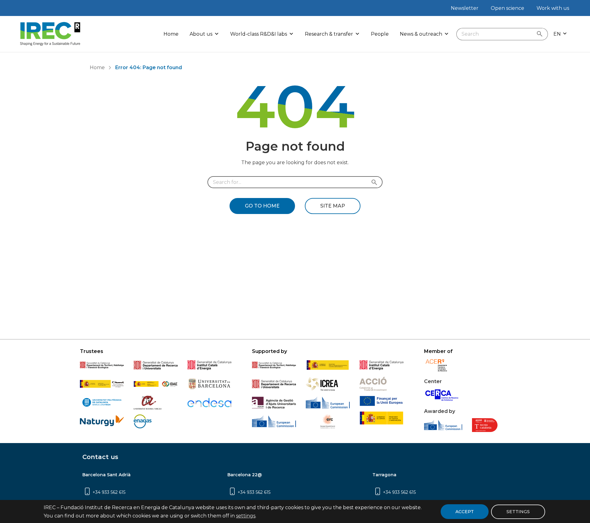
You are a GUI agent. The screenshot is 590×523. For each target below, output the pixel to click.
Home (171, 34)
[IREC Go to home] (50, 34)
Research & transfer (329, 34)
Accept (464, 511)
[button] (560, 34)
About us (201, 34)
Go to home (262, 206)
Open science (507, 8)
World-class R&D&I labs (258, 34)
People (380, 34)
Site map (332, 206)
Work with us (553, 8)
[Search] (541, 34)
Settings (518, 511)
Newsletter (464, 8)
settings (245, 516)
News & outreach (421, 34)
